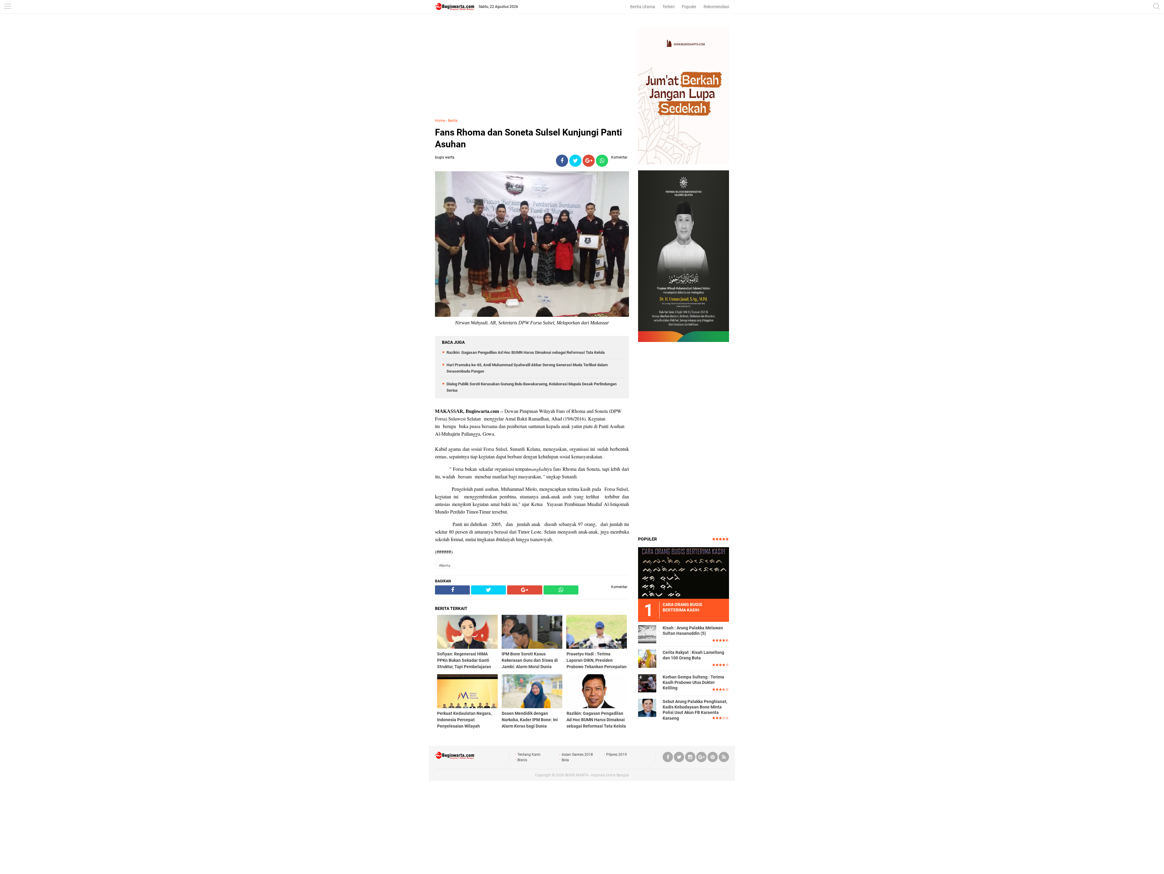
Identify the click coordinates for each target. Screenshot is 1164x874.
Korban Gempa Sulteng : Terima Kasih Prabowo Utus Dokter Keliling (693, 682)
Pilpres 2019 (616, 754)
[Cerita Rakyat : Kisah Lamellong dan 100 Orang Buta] (647, 658)
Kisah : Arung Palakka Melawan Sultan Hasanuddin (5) (693, 630)
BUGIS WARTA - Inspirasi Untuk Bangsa (597, 775)
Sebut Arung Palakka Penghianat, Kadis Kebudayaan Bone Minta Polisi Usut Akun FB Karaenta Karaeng (695, 710)
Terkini (668, 6)
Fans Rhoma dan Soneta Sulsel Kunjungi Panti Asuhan (528, 138)
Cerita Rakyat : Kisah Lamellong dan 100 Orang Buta (693, 655)
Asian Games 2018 (577, 754)
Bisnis (522, 760)
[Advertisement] (532, 69)
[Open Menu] (7, 7)
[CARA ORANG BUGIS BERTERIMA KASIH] (683, 572)
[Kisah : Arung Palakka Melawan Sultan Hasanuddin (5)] (647, 634)
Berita (452, 121)
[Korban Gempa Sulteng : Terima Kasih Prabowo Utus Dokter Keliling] (647, 683)
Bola (565, 760)
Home (440, 121)
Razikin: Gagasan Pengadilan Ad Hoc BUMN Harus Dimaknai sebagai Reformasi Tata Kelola (526, 352)
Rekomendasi (716, 6)
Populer (689, 6)
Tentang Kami (528, 754)
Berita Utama (642, 6)
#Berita (444, 566)
